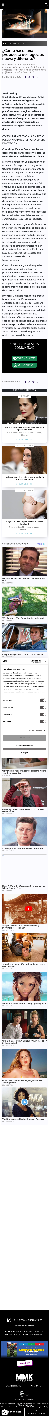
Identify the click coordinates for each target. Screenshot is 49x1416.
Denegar (24, 753)
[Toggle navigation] (3, 4)
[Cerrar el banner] (45, 661)
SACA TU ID (23, 1334)
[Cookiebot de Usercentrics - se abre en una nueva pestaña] (31, 661)
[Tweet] (29, 76)
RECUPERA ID (36, 1334)
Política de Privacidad (24, 1399)
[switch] (43, 707)
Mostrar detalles (35, 731)
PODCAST (10, 1331)
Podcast (24, 396)
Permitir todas (24, 738)
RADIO (19, 1331)
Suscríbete (24, 1363)
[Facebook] (25, 76)
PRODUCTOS (11, 1334)
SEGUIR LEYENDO (24, 440)
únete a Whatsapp (26, 365)
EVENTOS (38, 1331)
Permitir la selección (24, 745)
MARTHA (28, 1331)
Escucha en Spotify (26, 358)
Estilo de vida (13, 43)
